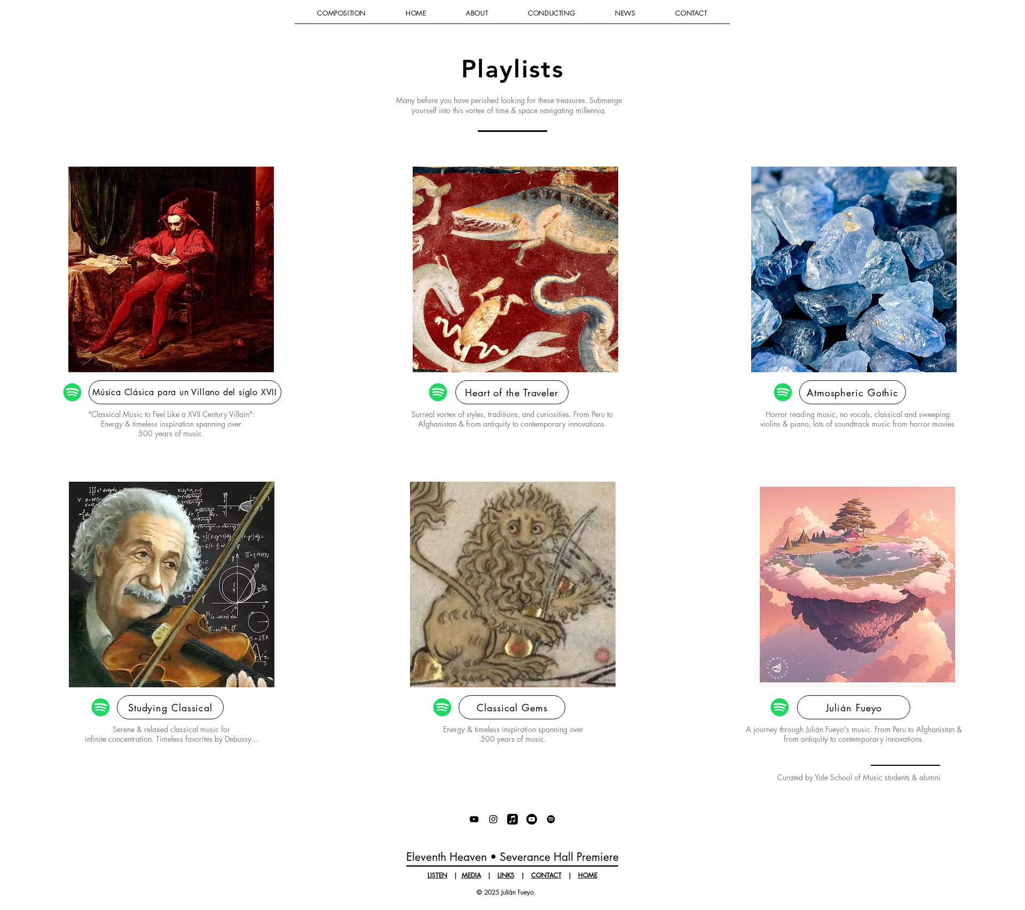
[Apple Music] (512, 819)
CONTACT (546, 875)
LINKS (506, 875)
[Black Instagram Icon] (493, 819)
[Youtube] (531, 819)
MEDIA (471, 875)
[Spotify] (551, 819)
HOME (587, 875)
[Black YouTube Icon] (474, 819)
